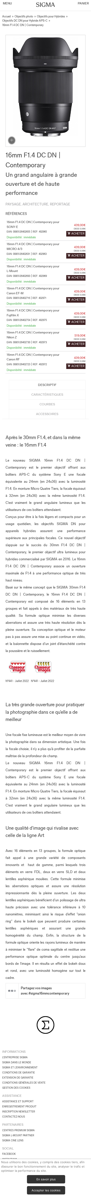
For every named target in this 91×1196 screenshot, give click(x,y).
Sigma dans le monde (16, 1062)
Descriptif (47, 385)
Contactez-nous (13, 1116)
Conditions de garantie (18, 1072)
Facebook (9, 1153)
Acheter (77, 233)
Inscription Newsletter (18, 1111)
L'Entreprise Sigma (15, 1057)
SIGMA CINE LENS (12, 1140)
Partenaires (12, 1125)
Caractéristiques (47, 395)
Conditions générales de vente (24, 1082)
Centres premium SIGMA (18, 1130)
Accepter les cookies (46, 1190)
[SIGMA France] (45, 5)
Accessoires (47, 414)
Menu (7, 3)
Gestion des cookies (16, 1087)
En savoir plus (46, 1179)
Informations (14, 1052)
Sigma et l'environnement (20, 1067)
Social (8, 1148)
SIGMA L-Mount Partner (18, 1135)
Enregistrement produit (19, 1106)
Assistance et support (18, 1101)
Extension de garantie (17, 1077)
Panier (83, 3)
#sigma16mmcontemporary (48, 993)
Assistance (12, 1096)
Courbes (47, 404)
